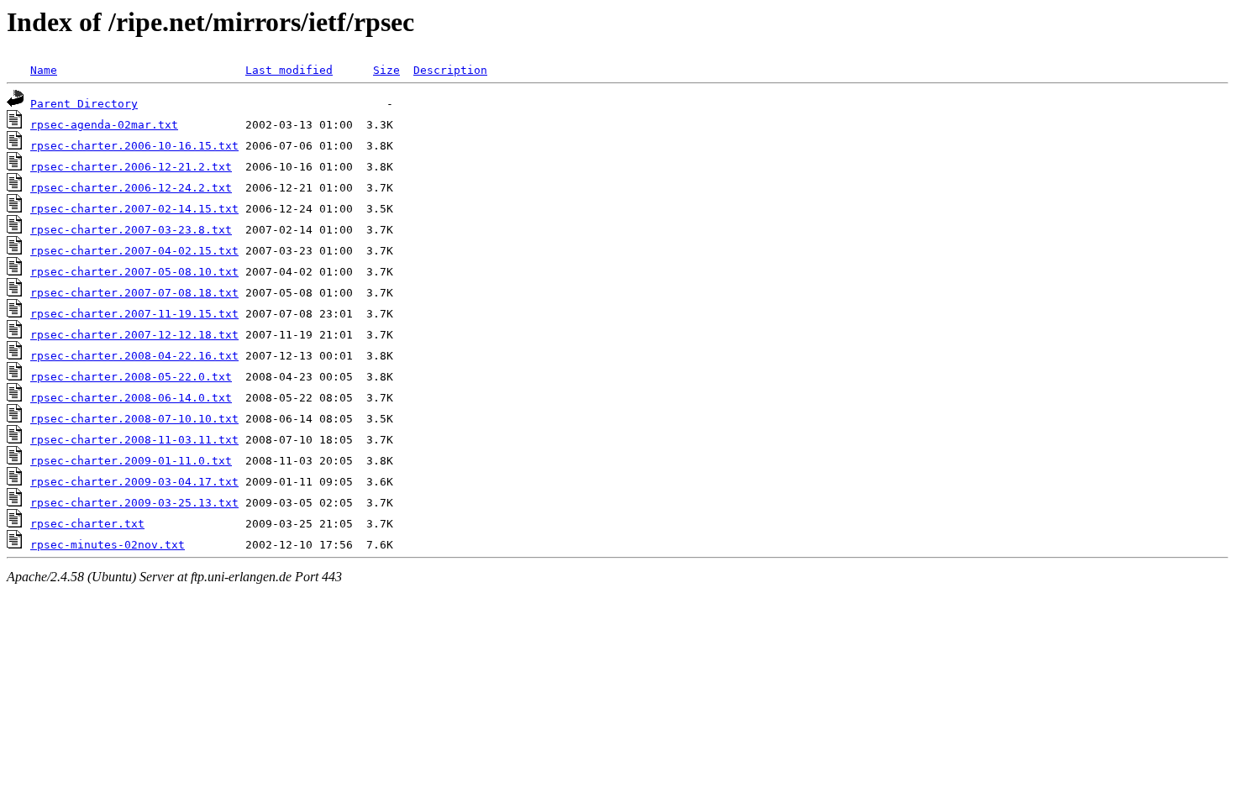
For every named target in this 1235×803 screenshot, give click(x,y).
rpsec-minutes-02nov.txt (107, 544)
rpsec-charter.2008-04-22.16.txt (134, 355)
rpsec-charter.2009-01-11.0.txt (131, 460)
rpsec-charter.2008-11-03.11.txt (134, 439)
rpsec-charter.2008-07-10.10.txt (134, 418)
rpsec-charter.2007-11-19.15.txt (134, 313)
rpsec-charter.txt (87, 523)
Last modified (289, 70)
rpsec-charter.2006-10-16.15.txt (134, 145)
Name (43, 70)
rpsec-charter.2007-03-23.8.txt (131, 229)
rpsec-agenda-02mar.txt (104, 124)
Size (386, 70)
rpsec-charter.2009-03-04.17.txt (134, 481)
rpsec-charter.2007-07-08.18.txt (134, 292)
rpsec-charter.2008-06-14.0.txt (131, 397)
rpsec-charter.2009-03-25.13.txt (134, 502)
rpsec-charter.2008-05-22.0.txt (131, 376)
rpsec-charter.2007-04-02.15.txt (134, 250)
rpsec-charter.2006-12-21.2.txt (131, 166)
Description (450, 70)
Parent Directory (84, 103)
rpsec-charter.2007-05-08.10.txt (134, 271)
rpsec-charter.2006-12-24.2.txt (131, 187)
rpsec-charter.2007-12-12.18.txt (134, 334)
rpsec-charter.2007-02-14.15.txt (134, 208)
